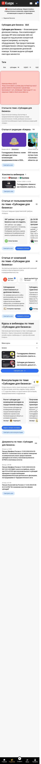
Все (4, 67)
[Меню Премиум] (16, 3)
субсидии (14, 67)
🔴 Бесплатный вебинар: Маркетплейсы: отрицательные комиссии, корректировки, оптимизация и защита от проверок (20, 11)
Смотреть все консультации (13, 432)
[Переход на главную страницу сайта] (8, 3)
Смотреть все (8, 165)
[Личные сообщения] (31, 3)
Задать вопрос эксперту (11, 428)
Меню (27, 762)
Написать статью (23, 248)
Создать (19, 761)
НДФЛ (27, 67)
